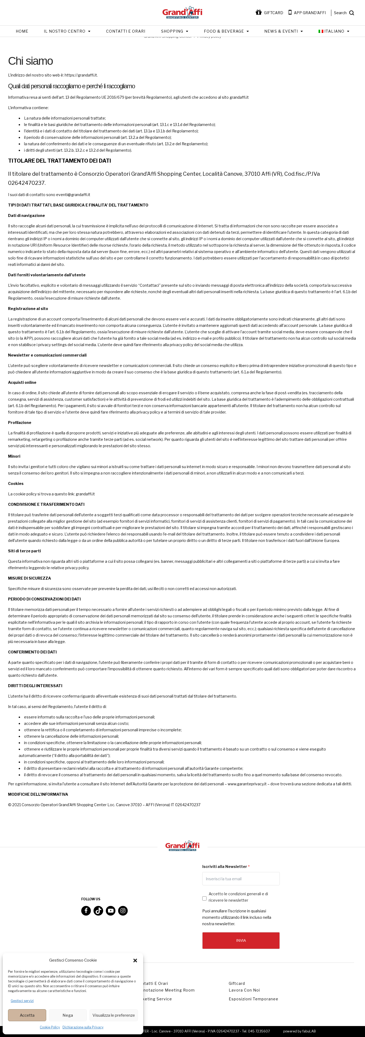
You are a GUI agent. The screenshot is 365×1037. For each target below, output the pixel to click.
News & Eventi (281, 31)
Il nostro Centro (65, 31)
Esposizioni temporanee (253, 999)
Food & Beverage (224, 31)
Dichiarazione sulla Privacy (83, 1027)
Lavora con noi (244, 990)
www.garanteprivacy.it (247, 784)
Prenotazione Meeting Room (165, 990)
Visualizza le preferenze (113, 1015)
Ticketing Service (154, 999)
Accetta (27, 1015)
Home (22, 31)
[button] (135, 960)
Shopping (172, 31)
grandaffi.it (239, 97)
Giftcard (237, 983)
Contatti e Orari (125, 31)
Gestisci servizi (22, 1001)
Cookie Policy (50, 1027)
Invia (241, 940)
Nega (68, 1015)
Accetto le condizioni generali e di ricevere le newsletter (238, 896)
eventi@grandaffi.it (73, 194)
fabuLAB (309, 1031)
